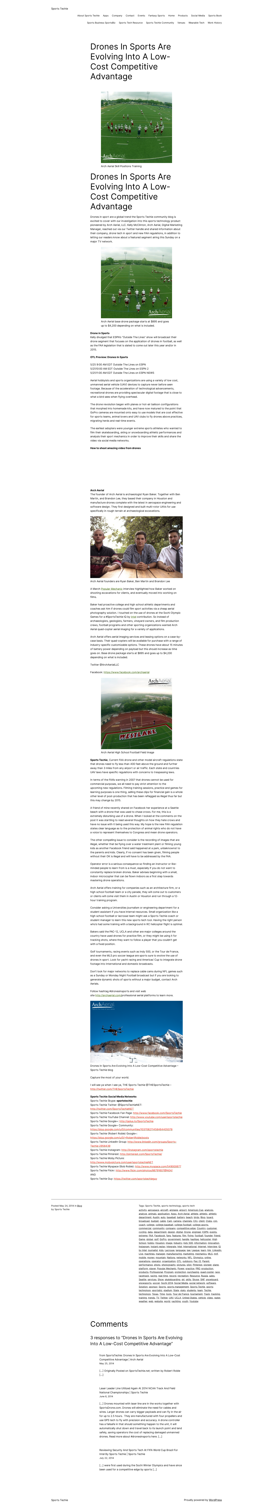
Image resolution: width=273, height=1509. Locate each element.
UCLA (178, 1297)
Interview (212, 1246)
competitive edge (186, 1228)
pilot (189, 1264)
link (209, 1250)
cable (163, 1221)
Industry (178, 1243)
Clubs (209, 1221)
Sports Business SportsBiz (101, 22)
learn (203, 1250)
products (143, 1272)
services (152, 1279)
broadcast (144, 1221)
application (164, 1213)
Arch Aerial (184, 1213)
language (181, 1250)
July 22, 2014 (106, 1458)
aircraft (164, 1210)
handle (185, 1239)
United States (189, 1297)
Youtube (193, 1301)
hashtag (194, 1239)
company (170, 1228)
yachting (176, 1301)
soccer (156, 1283)
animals (152, 1213)
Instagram (144, 1246)
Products (183, 15)
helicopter (205, 1239)
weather (143, 1301)
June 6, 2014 (106, 1396)
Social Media (198, 15)
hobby (150, 1243)
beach (189, 1217)
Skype (195, 1279)
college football (182, 1224)
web (151, 1301)
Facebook (159, 1235)
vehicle (202, 1297)
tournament (196, 1294)
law (188, 1250)
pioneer (208, 1264)
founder (208, 1235)
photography (168, 1264)
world (167, 1301)
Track (207, 1294)
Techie (207, 1290)
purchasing (193, 1272)
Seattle (142, 1279)
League (195, 1250)
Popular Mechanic (112, 588)
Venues (181, 22)
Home (171, 15)
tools (168, 1294)
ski (183, 1279)
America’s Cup (195, 1210)
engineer (196, 1232)
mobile (142, 1257)
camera (177, 1221)
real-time (163, 1275)
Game (142, 1239)
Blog (79, 1205)
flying (191, 1235)
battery (181, 1217)
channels (187, 1221)
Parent (205, 1261)
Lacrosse (169, 1250)
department (160, 1232)
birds (196, 1217)
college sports (200, 1224)
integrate (171, 1246)
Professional (156, 1272)
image (169, 1243)
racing (153, 1275)
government (174, 1239)
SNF (202, 1279)
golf (156, 1239)
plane (216, 1264)
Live (141, 1253)
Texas (155, 1294)
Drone (187, 1232)
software (211, 1283)
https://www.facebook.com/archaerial (126, 672)
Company (117, 15)
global (149, 1239)
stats (183, 1290)
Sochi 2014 (167, 1283)
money (150, 1257)
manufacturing (174, 1253)
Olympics (198, 1257)
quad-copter (207, 1272)
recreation (183, 1275)
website (158, 1301)
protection (180, 1272)
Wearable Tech (196, 22)
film (184, 1235)
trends (151, 1297)
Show (161, 1279)
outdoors (187, 1261)
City (195, 1221)
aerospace (153, 1210)
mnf (216, 1253)
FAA (151, 1235)
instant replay (158, 1246)
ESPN (205, 1232)
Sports (162, 1286)
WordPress (215, 1499)
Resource (195, 1275)
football (199, 1235)
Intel (133, 616)
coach (142, 1224)
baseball (171, 1217)
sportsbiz (157, 1290)
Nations (171, 1257)
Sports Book (215, 15)
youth (185, 1301)
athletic (203, 1213)
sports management (178, 1286)
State (176, 1290)
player (152, 1268)
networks (181, 1257)
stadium (168, 1290)
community (158, 1228)
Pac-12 (197, 1261)
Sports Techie (59, 8)
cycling (142, 1232)
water (217, 1297)
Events (141, 15)
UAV (171, 1297)
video (210, 1297)
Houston (160, 1243)
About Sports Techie (88, 15)
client (202, 1221)
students (191, 1290)
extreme (143, 1235)
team (200, 1290)
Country (201, 1228)
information (200, 1243)
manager (160, 1253)
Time (162, 1294)
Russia (204, 1275)
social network (197, 1283)
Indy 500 (188, 1243)
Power (181, 1268)
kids (161, 1250)
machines (149, 1253)
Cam (169, 1221)
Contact (130, 15)
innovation (213, 1243)
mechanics (201, 1253)
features (176, 1235)
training (143, 1297)
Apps (105, 15)
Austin (156, 1217)
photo (157, 1264)
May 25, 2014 (106, 1363)
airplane (173, 1210)
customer (212, 1228)
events (213, 1232)
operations (144, 1261)
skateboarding (172, 1279)
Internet (202, 1246)
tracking (215, 1294)
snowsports (145, 1283)
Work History (215, 22)
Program (168, 1272)
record (172, 1275)
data (150, 1232)
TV (157, 1297)
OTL (179, 1261)
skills (188, 1279)
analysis (209, 1210)
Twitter (164, 1297)
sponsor (153, 1286)
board (210, 1217)
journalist (153, 1250)
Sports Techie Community (160, 22)
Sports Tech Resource (131, 22)
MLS (210, 1253)
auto (163, 1217)
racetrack (144, 1275)
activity (143, 1210)
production (207, 1268)
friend (217, 1235)
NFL (190, 1257)
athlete (194, 1213)
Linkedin (216, 1250)
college (150, 1224)
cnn (215, 1221)
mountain (161, 1257)
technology (145, 1294)
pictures (181, 1264)
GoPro (163, 1239)
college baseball (164, 1224)
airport (183, 1210)
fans (168, 1235)
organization (169, 1261)
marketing (188, 1253)
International (190, 1246)
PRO (198, 1268)
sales (212, 1275)
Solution (143, 1286)
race (217, 1272)
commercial (145, 1228)
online (207, 1257)
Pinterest (197, 1264)
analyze (143, 1213)
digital (179, 1232)
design (171, 1232)
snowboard (212, 1279)
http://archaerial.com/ (108, 995)
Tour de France (181, 1294)
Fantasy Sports (156, 15)
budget (155, 1221)
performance (146, 1264)
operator (156, 1261)
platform (143, 1268)
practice (190, 1268)
